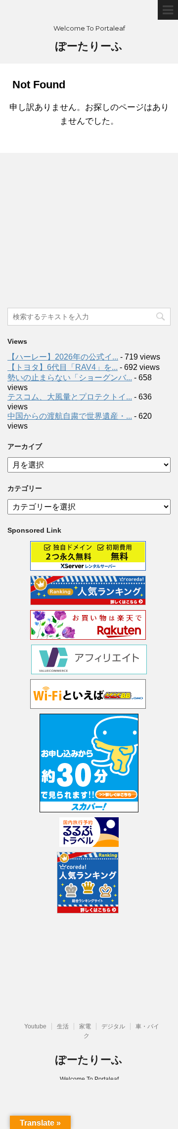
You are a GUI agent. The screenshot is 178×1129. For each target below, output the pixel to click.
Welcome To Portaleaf (89, 1079)
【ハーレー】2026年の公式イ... (62, 357)
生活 (63, 1026)
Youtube (35, 1026)
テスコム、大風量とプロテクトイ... (69, 397)
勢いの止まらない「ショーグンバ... (69, 377)
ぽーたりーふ (89, 46)
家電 (85, 1026)
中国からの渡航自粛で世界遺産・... (69, 416)
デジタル (113, 1026)
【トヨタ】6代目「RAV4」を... (62, 367)
